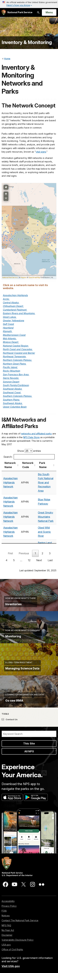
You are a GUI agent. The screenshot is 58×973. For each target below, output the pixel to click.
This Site (29, 743)
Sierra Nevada (11, 378)
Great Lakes (10, 317)
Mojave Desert (11, 342)
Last (50, 560)
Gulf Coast (8, 324)
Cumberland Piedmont (15, 309)
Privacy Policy (9, 906)
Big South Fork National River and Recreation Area (45, 482)
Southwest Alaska (13, 403)
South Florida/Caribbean (16, 385)
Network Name (10, 465)
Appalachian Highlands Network (10, 482)
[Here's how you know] (29, 4)
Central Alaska (11, 302)
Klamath (7, 331)
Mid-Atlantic (10, 338)
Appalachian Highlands (15, 295)
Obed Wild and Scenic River (44, 531)
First (10, 553)
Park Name (43, 465)
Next (39, 560)
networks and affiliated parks (36, 433)
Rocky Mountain (11, 370)
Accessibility (8, 901)
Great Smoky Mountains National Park (45, 516)
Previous (24, 553)
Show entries (29, 450)
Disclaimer (7, 935)
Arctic (6, 299)
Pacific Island (10, 367)
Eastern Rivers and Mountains (19, 313)
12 (29, 560)
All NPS (29, 751)
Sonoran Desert (11, 381)
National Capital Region (16, 345)
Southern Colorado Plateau (17, 396)
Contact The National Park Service (20, 920)
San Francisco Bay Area (16, 374)
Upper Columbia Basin (15, 406)
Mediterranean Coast (14, 335)
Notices (6, 915)
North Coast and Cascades (18, 349)
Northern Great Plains (14, 363)
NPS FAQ (6, 925)
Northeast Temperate (14, 356)
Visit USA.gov (11, 966)
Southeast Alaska (12, 388)
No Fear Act (8, 930)
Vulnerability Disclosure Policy (18, 939)
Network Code (27, 465)
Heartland (8, 327)
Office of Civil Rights (12, 949)
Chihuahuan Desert (13, 306)
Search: (7, 456)
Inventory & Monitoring (27, 42)
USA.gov (6, 944)
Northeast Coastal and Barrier (19, 353)
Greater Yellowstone (13, 320)
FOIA (4, 910)
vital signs (41, 151)
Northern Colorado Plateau (17, 360)
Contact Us (11, 719)
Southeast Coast (12, 392)
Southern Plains (11, 399)
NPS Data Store (31, 437)
